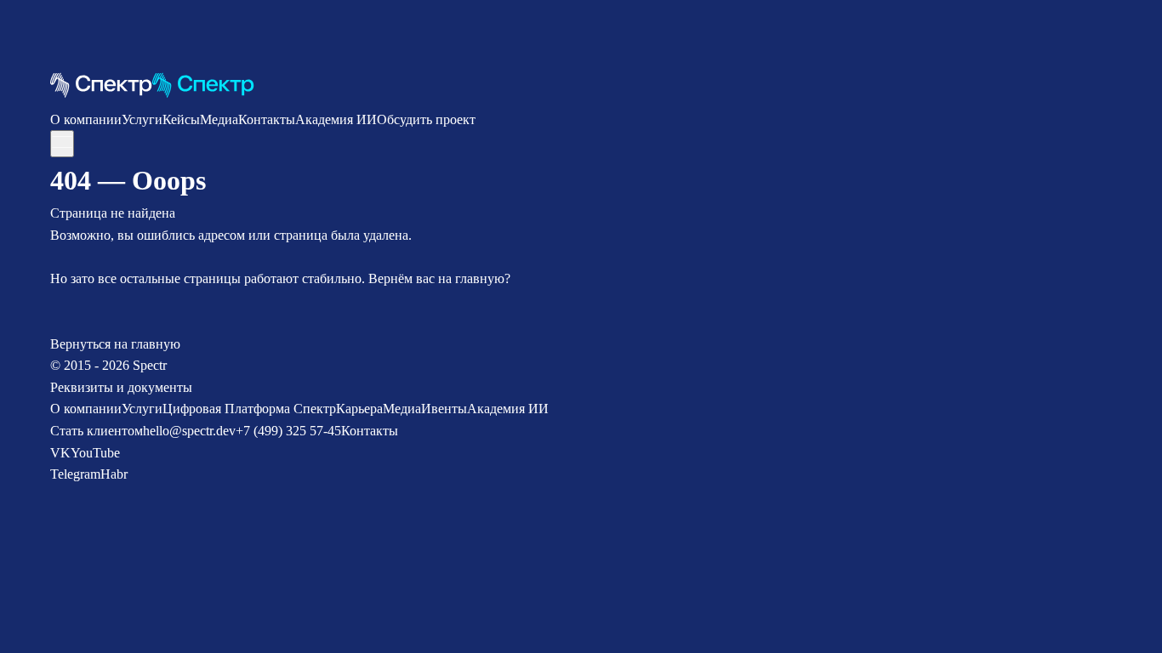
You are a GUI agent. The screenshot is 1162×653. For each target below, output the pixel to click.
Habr (114, 474)
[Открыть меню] (62, 143)
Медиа (219, 119)
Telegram (75, 474)
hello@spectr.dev (189, 430)
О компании (86, 119)
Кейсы (181, 119)
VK (60, 453)
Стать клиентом (96, 430)
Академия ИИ (336, 119)
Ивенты (444, 408)
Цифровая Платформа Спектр (249, 408)
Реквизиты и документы (121, 387)
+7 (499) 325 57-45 (288, 430)
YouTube (95, 453)
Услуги (142, 119)
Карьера (359, 408)
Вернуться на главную (115, 344)
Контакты (266, 119)
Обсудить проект (426, 119)
